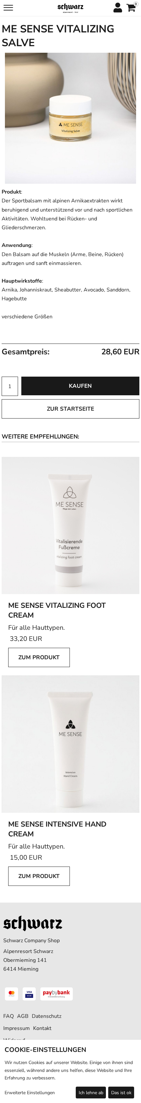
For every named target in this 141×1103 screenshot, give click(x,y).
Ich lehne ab (91, 1093)
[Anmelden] (117, 8)
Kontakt (42, 1028)
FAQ (8, 1016)
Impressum (16, 1028)
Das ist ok (121, 1093)
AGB (23, 1016)
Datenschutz (46, 1016)
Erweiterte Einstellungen (30, 1093)
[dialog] (70, 1071)
